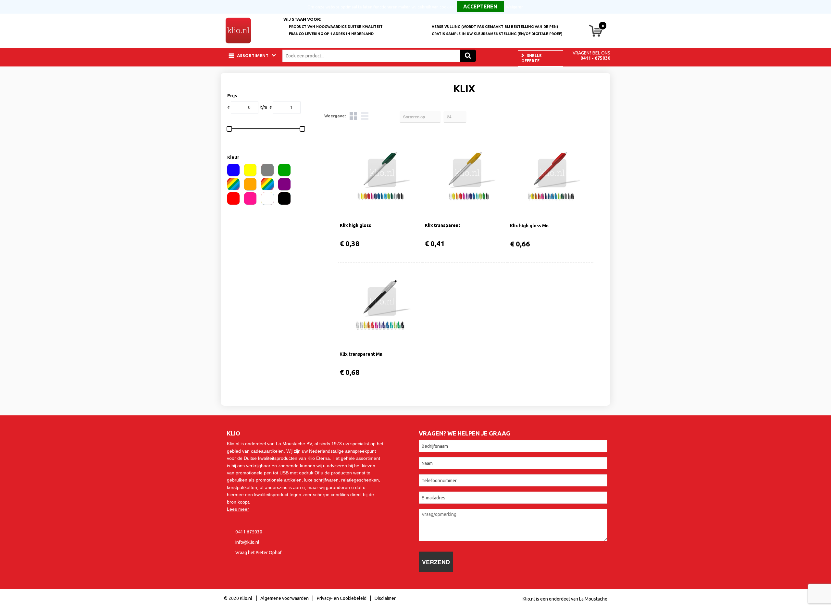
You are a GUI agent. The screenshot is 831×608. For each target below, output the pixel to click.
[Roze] (250, 198)
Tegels (353, 116)
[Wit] (267, 198)
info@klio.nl (247, 542)
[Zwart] (284, 198)
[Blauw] (233, 170)
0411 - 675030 (595, 58)
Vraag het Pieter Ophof (258, 552)
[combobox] (373, 56)
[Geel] (250, 170)
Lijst (364, 116)
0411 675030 (248, 531)
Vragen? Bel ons (591, 52)
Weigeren (515, 7)
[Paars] (284, 184)
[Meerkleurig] (233, 184)
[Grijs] (267, 170)
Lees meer (238, 509)
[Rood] (233, 198)
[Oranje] (250, 184)
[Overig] (267, 184)
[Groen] (284, 170)
